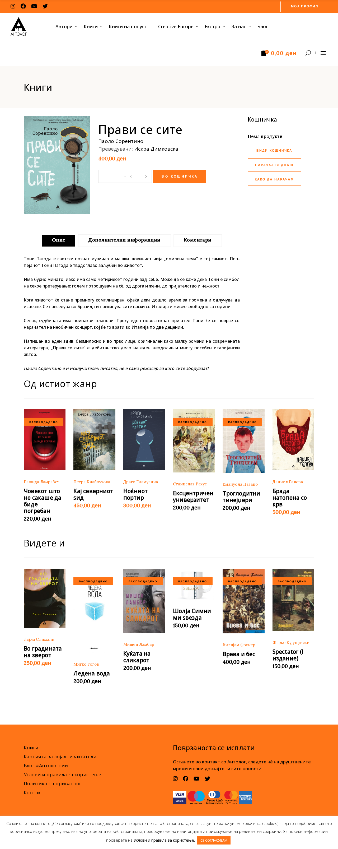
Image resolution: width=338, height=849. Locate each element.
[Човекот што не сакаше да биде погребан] (44, 440)
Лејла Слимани (39, 639)
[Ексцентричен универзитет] (194, 441)
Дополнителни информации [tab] (124, 240)
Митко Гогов (86, 664)
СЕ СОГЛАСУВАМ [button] (213, 840)
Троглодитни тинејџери (241, 497)
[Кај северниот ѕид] (94, 440)
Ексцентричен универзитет (193, 496)
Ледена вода (91, 673)
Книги (31, 747)
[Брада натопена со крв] (293, 440)
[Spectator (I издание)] (293, 600)
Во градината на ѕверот (43, 652)
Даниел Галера (288, 481)
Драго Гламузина (140, 481)
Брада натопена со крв (290, 497)
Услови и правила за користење (62, 774)
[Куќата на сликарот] (144, 601)
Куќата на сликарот (137, 657)
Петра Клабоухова (91, 481)
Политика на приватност (54, 783)
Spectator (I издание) (288, 655)
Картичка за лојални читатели (60, 756)
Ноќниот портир (135, 494)
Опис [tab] (58, 240)
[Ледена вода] (94, 611)
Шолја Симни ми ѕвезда (192, 614)
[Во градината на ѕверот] (44, 598)
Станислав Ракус (190, 483)
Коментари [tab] (198, 240)
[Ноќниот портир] (144, 440)
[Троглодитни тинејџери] (243, 441)
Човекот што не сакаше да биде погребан (43, 500)
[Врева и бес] (243, 601)
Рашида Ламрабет (41, 481)
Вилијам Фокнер (239, 644)
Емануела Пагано (240, 484)
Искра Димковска (156, 148)
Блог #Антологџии (46, 765)
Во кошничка (180, 176)
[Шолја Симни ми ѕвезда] (194, 585)
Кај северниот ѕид (93, 494)
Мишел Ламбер (138, 644)
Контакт (33, 792)
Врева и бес (239, 654)
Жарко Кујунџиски (291, 642)
